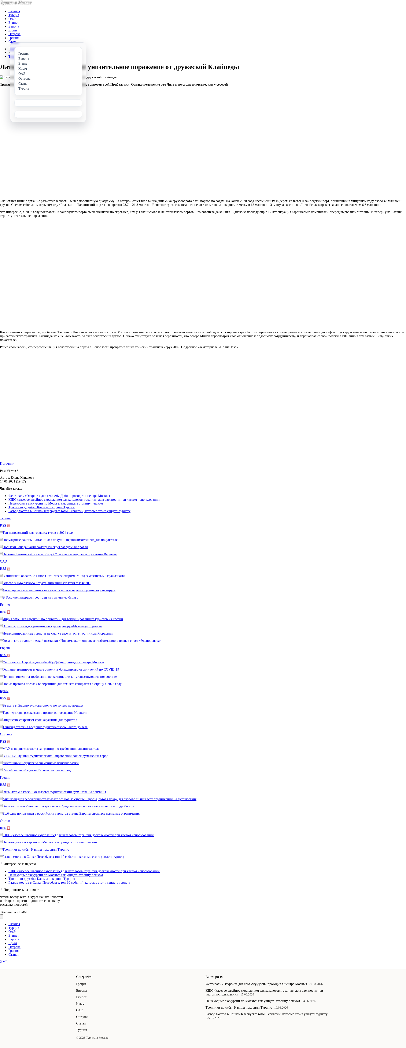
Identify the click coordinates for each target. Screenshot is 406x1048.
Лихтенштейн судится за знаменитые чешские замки (41, 763)
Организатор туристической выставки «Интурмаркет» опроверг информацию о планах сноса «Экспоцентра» (82, 640)
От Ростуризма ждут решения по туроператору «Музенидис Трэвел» (52, 626)
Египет (13, 22)
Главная (14, 11)
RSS (3, 525)
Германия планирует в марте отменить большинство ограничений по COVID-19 (61, 669)
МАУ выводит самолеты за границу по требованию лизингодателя (51, 748)
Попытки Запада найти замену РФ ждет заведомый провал (45, 547)
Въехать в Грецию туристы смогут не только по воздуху (43, 705)
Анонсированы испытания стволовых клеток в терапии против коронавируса (59, 590)
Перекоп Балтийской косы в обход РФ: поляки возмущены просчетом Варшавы (60, 554)
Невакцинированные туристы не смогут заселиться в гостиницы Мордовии (58, 633)
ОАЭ (12, 19)
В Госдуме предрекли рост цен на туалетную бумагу (40, 597)
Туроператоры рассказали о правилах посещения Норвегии (46, 712)
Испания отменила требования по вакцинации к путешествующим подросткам (60, 676)
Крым (12, 30)
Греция (13, 38)
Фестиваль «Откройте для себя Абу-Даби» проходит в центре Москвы (59, 496)
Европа (13, 26)
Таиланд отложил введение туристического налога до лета (45, 727)
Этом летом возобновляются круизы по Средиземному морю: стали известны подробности (68, 806)
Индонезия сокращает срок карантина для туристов (40, 720)
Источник (7, 463)
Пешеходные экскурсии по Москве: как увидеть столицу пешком (55, 503)
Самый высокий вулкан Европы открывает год (37, 770)
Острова (14, 34)
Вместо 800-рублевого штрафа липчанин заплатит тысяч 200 (47, 583)
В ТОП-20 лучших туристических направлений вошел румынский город (55, 756)
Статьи (13, 41)
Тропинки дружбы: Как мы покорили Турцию (41, 507)
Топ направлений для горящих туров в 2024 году (38, 532)
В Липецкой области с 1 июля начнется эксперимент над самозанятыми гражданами (64, 576)
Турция (13, 15)
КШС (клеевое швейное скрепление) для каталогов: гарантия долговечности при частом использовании (84, 499)
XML (4, 961)
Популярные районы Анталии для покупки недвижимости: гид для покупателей (61, 540)
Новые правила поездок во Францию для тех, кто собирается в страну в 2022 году (62, 684)
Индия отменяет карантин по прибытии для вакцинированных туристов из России (63, 619)
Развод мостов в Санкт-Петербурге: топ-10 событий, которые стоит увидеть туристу (69, 511)
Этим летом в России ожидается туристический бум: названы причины (54, 792)
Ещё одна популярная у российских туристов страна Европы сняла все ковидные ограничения (71, 813)
